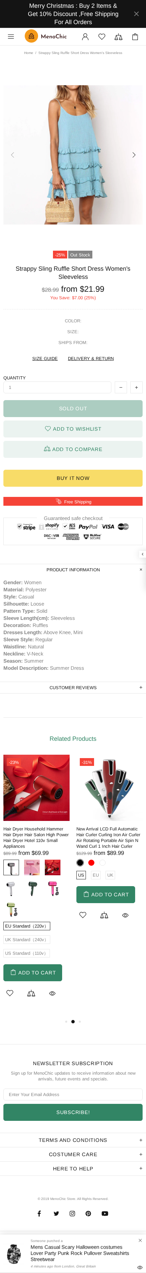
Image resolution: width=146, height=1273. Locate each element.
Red (52, 867)
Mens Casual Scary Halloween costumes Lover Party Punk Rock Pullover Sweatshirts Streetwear (80, 1253)
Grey (11, 867)
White (11, 888)
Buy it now (73, 478)
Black (80, 863)
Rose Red (52, 888)
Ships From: (73, 342)
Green (32, 888)
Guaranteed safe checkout (73, 518)
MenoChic (47, 37)
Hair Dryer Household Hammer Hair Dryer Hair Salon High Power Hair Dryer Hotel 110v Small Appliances (36, 837)
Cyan (11, 909)
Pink (32, 867)
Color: (73, 320)
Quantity (14, 377)
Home (28, 53)
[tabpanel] (36, 886)
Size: (73, 331)
